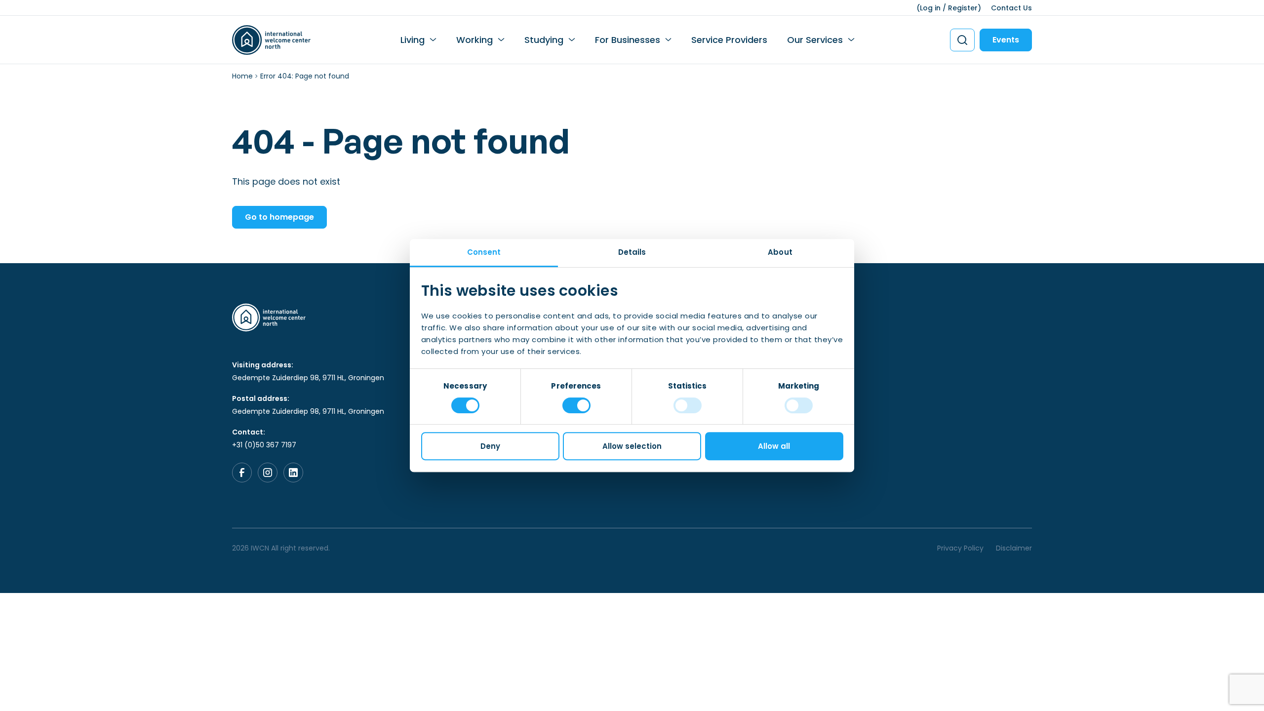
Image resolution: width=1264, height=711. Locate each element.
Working (474, 40)
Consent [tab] (484, 252)
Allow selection (632, 446)
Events (1005, 39)
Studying (543, 40)
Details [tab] (632, 252)
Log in (930, 8)
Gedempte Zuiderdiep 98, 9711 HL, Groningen (308, 378)
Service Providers (729, 40)
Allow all (774, 446)
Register (963, 8)
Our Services (815, 40)
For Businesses (627, 40)
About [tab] (780, 252)
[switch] (576, 405)
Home (242, 76)
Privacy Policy (960, 548)
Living (412, 40)
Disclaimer (1014, 548)
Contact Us (1011, 8)
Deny (490, 446)
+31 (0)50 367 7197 (264, 445)
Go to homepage (279, 217)
